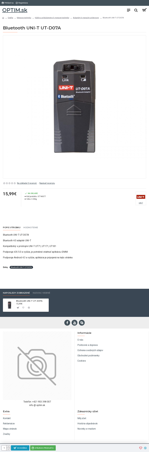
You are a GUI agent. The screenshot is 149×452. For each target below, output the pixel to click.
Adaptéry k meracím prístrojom (86, 18)
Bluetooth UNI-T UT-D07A (21, 267)
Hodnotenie (30, 227)
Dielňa (10, 18)
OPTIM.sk (14, 10)
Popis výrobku (12, 227)
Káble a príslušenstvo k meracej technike (52, 18)
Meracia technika (24, 18)
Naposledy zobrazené (16, 293)
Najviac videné (41, 293)
